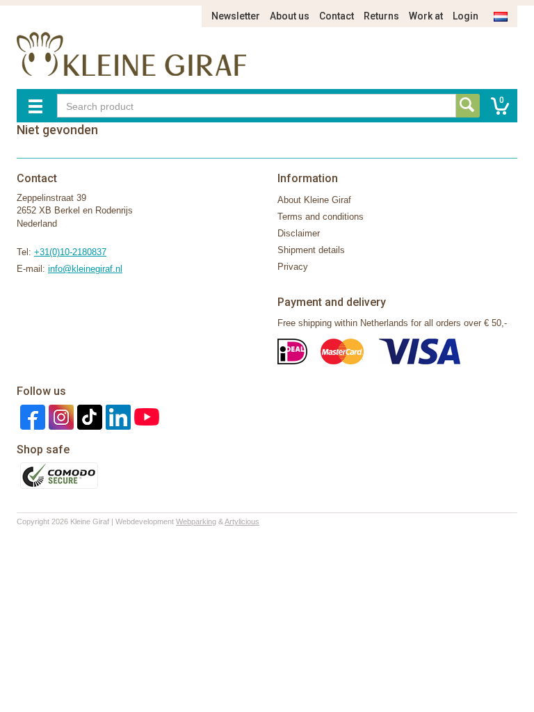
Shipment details (311, 250)
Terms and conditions (320, 216)
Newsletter (235, 16)
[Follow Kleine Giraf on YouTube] (145, 416)
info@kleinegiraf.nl (85, 269)
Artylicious (242, 521)
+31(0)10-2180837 (70, 252)
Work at (426, 16)
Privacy (292, 266)
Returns (381, 16)
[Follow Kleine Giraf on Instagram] (59, 416)
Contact (336, 16)
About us (289, 16)
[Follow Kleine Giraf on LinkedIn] (116, 416)
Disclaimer (298, 233)
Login (465, 16)
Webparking (196, 521)
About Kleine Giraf (314, 200)
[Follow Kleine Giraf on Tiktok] (88, 416)
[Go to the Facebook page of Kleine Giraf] (31, 416)
